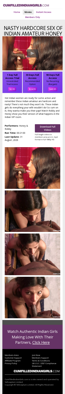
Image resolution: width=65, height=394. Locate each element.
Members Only (32, 17)
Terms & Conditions (41, 360)
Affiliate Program (13, 360)
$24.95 (32, 89)
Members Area (12, 355)
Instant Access (43, 12)
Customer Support (13, 358)
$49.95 (52, 89)
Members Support (40, 358)
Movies (28, 12)
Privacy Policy (11, 363)
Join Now (36, 355)
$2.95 (12, 89)
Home (17, 12)
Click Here (41, 342)
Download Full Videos (47, 128)
